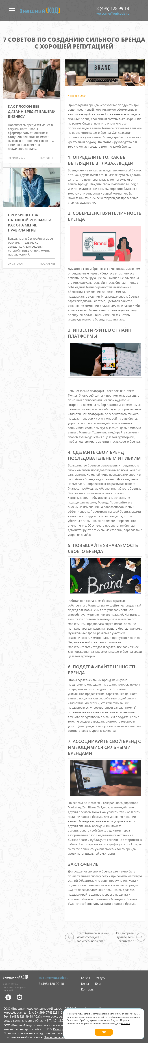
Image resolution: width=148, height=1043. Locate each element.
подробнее (47, 158)
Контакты (87, 989)
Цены (85, 984)
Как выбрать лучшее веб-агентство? (125, 937)
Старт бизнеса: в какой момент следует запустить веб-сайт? (93, 937)
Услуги (101, 978)
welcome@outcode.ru (113, 13)
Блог (98, 984)
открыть (125, 1023)
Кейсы (85, 978)
